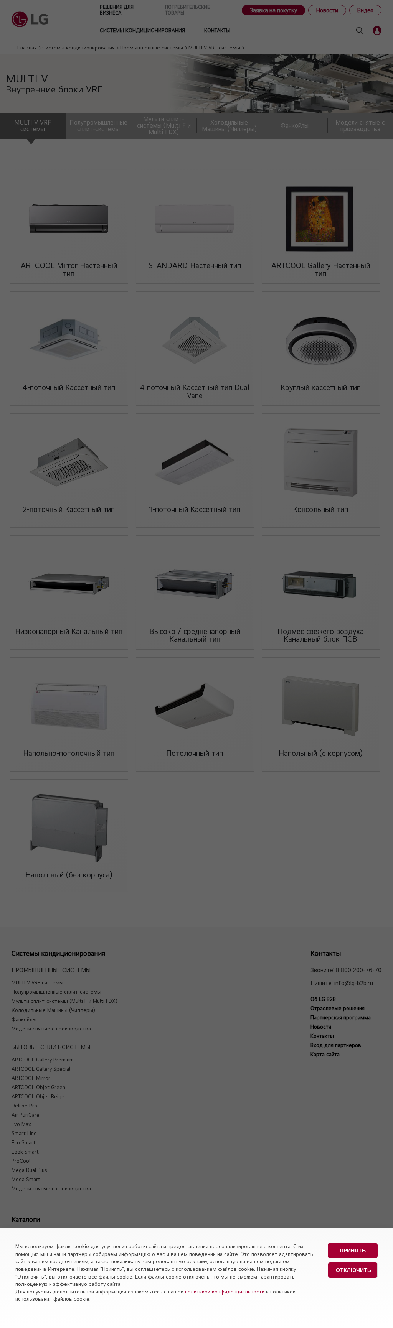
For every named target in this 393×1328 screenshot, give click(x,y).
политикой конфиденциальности (224, 1292)
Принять (353, 1250)
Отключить (353, 1270)
